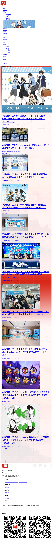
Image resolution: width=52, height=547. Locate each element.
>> (5, 462)
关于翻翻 (5, 10)
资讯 (4, 11)
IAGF (4, 32)
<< (5, 450)
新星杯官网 (7, 498)
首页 (4, 8)
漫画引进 (5, 30)
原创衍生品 (8, 14)
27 (5, 460)
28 (5, 461)
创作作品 (7, 487)
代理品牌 (8, 15)
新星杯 (4, 31)
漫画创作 (5, 28)
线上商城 (8, 18)
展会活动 (8, 19)
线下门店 (8, 16)
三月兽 (4, 12)
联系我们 (5, 33)
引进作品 (7, 492)
